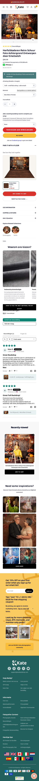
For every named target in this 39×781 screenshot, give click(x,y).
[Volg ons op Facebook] (9, 668)
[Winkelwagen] (35, 7)
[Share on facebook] (31, 371)
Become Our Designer (26, 729)
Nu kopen (19, 135)
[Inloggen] (31, 7)
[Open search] (5, 339)
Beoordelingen (7, 721)
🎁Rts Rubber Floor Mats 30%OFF (18, 2)
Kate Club (6, 688)
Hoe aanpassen (25, 740)
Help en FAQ (24, 684)
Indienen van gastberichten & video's (27, 724)
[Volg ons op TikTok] (18, 668)
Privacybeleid (24, 704)
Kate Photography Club (10, 747)
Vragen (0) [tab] (23, 333)
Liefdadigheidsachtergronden (10, 726)
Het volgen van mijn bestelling (26, 689)
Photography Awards (9, 718)
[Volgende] (35, 26)
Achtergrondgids (25, 747)
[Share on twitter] (35, 371)
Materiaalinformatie (8, 704)
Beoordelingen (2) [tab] (9, 333)
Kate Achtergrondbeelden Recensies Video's (27, 719)
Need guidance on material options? (26, 90)
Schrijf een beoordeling (12, 320)
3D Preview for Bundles (9, 740)
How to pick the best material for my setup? (19, 307)
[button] (7, 46)
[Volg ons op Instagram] (14, 668)
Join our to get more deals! (19, 140)
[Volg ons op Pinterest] (23, 668)
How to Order (24, 744)
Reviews (5, 744)
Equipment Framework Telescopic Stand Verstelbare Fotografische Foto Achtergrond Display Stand (18, 119)
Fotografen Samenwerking (10, 730)
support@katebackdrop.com (19, 672)
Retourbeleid (24, 700)
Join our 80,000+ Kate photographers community (19, 646)
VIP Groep (6, 684)
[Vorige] (3, 26)
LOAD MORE (19, 566)
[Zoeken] (7, 7)
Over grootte (24, 681)
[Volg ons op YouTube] (28, 668)
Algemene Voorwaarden (27, 707)
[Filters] (10, 339)
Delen (4, 241)
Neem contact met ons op (10, 681)
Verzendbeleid (7, 707)
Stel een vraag (9, 324)
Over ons (5, 700)
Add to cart (19, 472)
